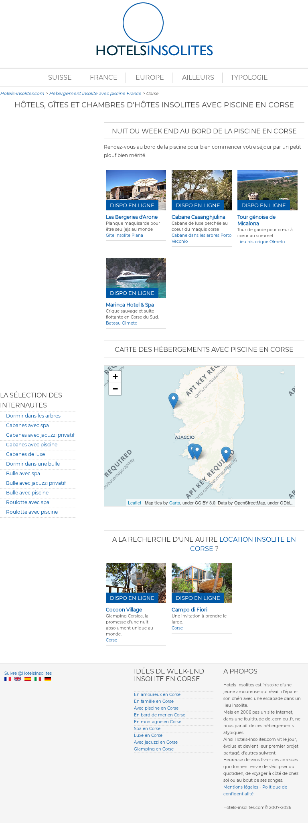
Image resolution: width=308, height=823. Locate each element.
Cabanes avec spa (27, 425)
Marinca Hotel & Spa (130, 305)
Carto (174, 502)
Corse (111, 640)
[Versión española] (27, 688)
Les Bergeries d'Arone (132, 217)
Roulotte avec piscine (32, 512)
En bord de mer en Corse (159, 715)
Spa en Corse (147, 728)
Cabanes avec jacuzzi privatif (40, 435)
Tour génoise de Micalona (256, 220)
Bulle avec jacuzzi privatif (36, 483)
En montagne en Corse (157, 721)
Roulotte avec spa (27, 502)
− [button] (115, 389)
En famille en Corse (154, 701)
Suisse (60, 77)
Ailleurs (198, 77)
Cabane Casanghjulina (198, 217)
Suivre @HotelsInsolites (28, 673)
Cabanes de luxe (25, 454)
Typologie (249, 77)
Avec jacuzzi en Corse (156, 742)
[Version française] (7, 688)
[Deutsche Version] (48, 688)
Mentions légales (240, 787)
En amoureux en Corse (157, 694)
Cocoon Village (124, 610)
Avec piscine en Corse (156, 708)
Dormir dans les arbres (33, 416)
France (104, 77)
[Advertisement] (38, 250)
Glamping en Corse (154, 749)
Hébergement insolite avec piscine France (95, 93)
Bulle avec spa (23, 473)
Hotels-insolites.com (22, 93)
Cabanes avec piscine (31, 445)
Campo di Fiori (189, 610)
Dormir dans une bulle (33, 464)
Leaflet (134, 502)
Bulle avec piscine (27, 493)
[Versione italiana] (37, 688)
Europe (150, 77)
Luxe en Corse (148, 735)
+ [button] (115, 376)
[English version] (17, 688)
